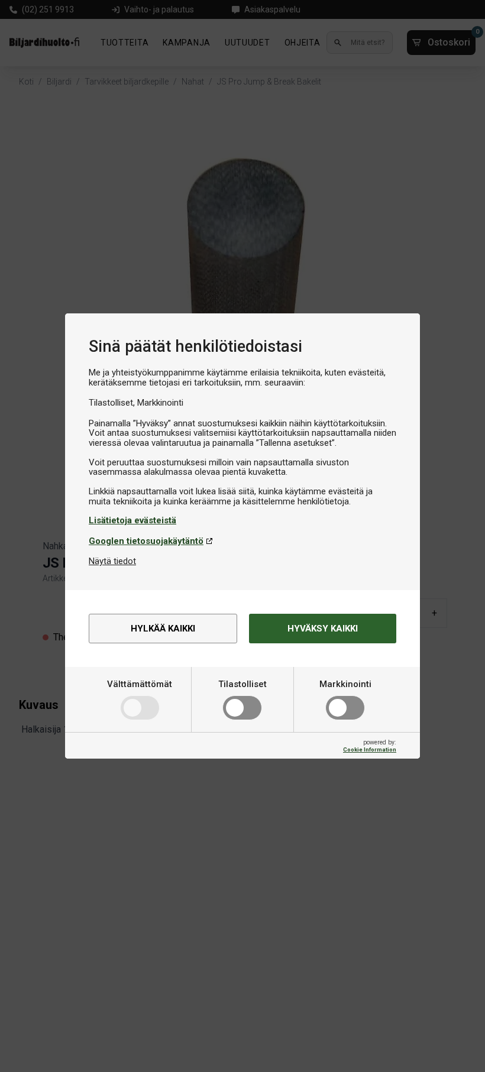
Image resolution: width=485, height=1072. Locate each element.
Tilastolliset (242, 684)
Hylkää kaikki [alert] (163, 628)
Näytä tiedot (112, 561)
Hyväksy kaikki (322, 628)
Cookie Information (369, 749)
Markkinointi (345, 684)
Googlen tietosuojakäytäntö (146, 541)
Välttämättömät (139, 684)
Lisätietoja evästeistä (132, 520)
